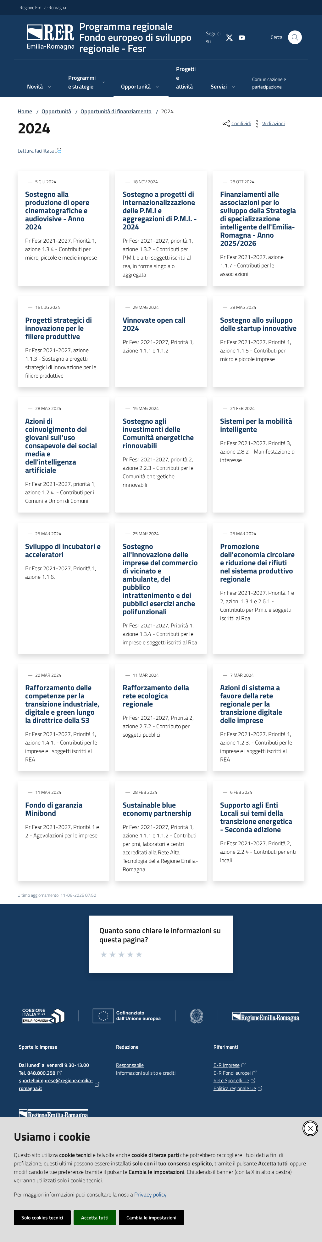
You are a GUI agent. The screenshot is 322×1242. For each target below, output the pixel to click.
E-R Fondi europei (232, 1073)
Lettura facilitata (36, 150)
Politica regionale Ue (235, 1088)
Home (25, 111)
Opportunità (56, 111)
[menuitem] (274, 84)
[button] (295, 37)
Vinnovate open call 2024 (154, 324)
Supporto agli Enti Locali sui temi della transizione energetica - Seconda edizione (256, 817)
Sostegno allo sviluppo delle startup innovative (258, 324)
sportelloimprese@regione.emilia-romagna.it (56, 1084)
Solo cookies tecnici (42, 1217)
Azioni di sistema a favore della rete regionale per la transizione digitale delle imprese (251, 703)
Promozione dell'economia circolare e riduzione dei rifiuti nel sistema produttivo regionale (257, 562)
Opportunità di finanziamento (116, 111)
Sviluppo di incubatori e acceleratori (63, 550)
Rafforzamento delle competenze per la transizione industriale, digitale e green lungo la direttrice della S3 (62, 703)
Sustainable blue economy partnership (157, 809)
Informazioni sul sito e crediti (145, 1073)
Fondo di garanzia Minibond (53, 809)
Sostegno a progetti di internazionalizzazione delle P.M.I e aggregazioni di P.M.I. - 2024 (160, 210)
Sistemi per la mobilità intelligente (256, 425)
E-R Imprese (227, 1065)
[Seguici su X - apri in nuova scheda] (226, 37)
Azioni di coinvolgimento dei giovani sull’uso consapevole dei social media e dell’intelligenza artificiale (61, 445)
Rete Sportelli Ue (231, 1080)
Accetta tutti (94, 1217)
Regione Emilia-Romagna (42, 7)
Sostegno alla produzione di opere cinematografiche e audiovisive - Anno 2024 (57, 210)
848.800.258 (41, 1073)
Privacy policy (150, 1194)
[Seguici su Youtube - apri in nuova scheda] (239, 37)
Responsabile (130, 1065)
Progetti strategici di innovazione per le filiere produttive (58, 328)
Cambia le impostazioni (151, 1217)
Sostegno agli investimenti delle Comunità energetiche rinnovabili (158, 433)
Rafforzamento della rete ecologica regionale (156, 695)
